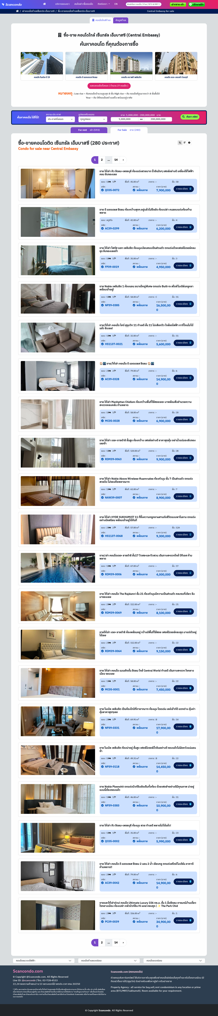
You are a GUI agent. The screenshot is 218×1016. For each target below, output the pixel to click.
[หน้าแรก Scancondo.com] (44, 4)
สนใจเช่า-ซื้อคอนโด (83, 4)
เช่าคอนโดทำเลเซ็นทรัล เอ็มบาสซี (38, 11)
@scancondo (29, 981)
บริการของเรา (62, 4)
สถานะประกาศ (53, 114)
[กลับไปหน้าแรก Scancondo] (17, 11)
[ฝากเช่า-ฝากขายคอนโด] (178, 4)
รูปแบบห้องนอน (86, 114)
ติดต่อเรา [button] (103, 4)
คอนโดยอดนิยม (154, 961)
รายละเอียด (182, 189)
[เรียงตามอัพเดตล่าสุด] (189, 142)
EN (115, 4)
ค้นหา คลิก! (192, 117)
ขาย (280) (129, 130)
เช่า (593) (89, 130)
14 (116, 160)
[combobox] (143, 4)
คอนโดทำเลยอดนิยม (91, 961)
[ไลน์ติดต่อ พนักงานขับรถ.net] (197, 4)
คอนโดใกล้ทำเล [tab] (102, 20)
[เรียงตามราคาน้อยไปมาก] (180, 142)
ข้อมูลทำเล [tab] (121, 20)
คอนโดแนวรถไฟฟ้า (25, 961)
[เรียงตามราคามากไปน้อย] (184, 142)
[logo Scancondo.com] (17, 4)
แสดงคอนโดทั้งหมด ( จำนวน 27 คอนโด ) (109, 86)
